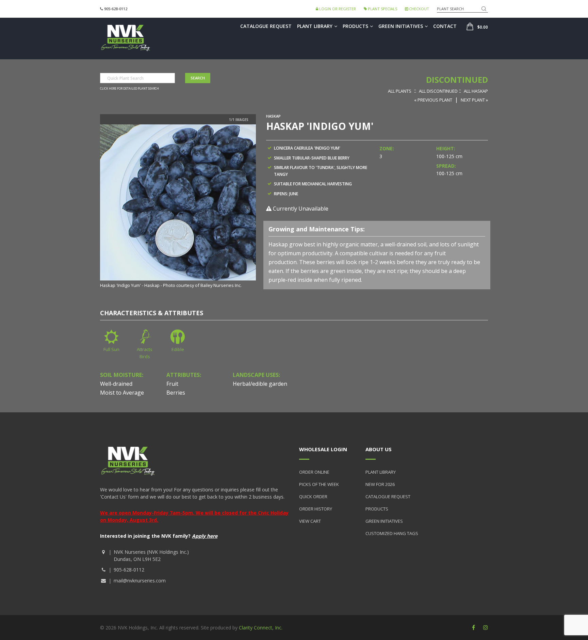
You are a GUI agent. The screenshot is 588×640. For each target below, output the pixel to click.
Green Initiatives (400, 26)
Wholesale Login (323, 449)
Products (355, 26)
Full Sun (111, 349)
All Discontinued (438, 91)
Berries (175, 392)
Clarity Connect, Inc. (260, 627)
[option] (178, 206)
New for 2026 (380, 484)
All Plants (399, 91)
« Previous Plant (433, 100)
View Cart (310, 521)
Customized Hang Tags (391, 533)
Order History (315, 509)
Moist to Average (122, 392)
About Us (378, 449)
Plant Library (314, 26)
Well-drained (116, 383)
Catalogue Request (266, 26)
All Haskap (476, 91)
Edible (178, 349)
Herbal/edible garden (260, 383)
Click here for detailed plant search (129, 89)
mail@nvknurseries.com (140, 580)
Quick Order (313, 496)
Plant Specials (382, 8)
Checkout (418, 8)
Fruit (172, 383)
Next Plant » (474, 100)
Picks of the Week (319, 484)
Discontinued (457, 79)
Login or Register (337, 8)
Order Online (314, 472)
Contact (445, 26)
